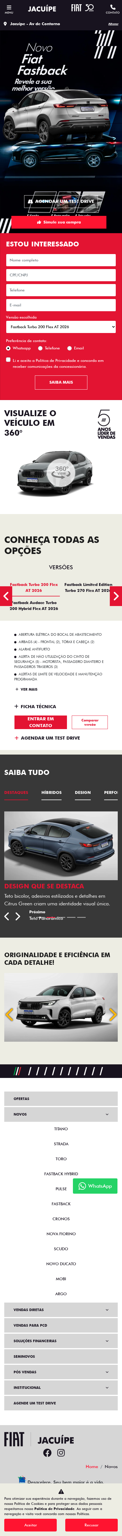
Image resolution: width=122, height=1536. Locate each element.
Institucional (27, 1387)
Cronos (61, 1219)
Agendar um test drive (64, 201)
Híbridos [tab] (51, 792)
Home (92, 1466)
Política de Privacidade (56, 360)
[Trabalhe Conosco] (74, 1453)
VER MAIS (28, 689)
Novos (20, 1114)
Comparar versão (89, 722)
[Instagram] (61, 1453)
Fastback (61, 1204)
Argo (61, 1294)
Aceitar (30, 1525)
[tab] (34, 587)
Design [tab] (83, 792)
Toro (61, 1159)
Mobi (61, 1279)
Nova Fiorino (61, 1234)
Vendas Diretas (29, 1310)
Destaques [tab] (16, 792)
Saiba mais (61, 382)
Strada (61, 1144)
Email (79, 348)
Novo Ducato (61, 1264)
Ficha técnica (38, 706)
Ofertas (21, 1099)
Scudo (61, 1249)
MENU (9, 12)
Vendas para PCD (30, 1325)
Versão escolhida (21, 317)
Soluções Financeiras (35, 1341)
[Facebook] (47, 1453)
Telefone (52, 348)
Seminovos (24, 1356)
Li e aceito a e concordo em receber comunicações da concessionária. (58, 363)
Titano (61, 1129)
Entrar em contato (41, 722)
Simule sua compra (62, 222)
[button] (9, 1014)
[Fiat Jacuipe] (42, 9)
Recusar (91, 1525)
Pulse (61, 1189)
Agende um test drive (35, 1403)
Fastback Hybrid (61, 1174)
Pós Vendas (25, 1372)
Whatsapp (22, 348)
